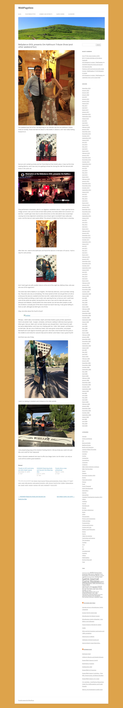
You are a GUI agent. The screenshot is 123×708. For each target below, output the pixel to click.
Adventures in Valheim (88, 636)
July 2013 (84, 194)
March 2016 (85, 125)
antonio (92, 574)
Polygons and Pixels (89, 603)
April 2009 (84, 304)
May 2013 (84, 198)
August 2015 (85, 140)
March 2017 (85, 110)
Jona (83, 56)
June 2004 (84, 421)
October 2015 (85, 136)
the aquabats (96, 595)
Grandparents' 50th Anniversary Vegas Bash (93, 584)
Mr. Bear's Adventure (87, 510)
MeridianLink (85, 506)
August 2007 (85, 348)
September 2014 (86, 164)
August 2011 (85, 244)
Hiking (84, 499)
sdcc (93, 593)
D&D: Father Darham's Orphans (90, 467)
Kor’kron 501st (88, 649)
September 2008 (86, 320)
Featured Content (87, 480)
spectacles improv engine (90, 594)
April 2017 (84, 108)
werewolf (46, 485)
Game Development (87, 488)
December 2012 (86, 209)
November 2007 (86, 341)
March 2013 (85, 203)
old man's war (91, 589)
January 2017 (85, 112)
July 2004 (84, 419)
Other (83, 514)
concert (102, 575)
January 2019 (85, 99)
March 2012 (85, 229)
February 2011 (86, 257)
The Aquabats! (86, 540)
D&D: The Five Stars (87, 469)
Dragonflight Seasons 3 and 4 (90, 660)
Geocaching (85, 495)
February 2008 (86, 335)
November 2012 (86, 211)
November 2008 (86, 315)
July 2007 (84, 350)
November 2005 (86, 384)
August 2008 (85, 322)
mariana (35, 485)
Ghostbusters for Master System (91, 616)
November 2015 (86, 134)
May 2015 (84, 147)
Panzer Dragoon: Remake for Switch (91, 624)
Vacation (84, 553)
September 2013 (86, 190)
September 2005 (86, 389)
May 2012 (84, 224)
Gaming (84, 493)
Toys (83, 544)
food (100, 577)
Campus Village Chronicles (89, 449)
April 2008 (84, 330)
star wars (100, 594)
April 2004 (84, 425)
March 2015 (85, 151)
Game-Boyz (85, 490)
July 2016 (84, 121)
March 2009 (85, 307)
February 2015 (86, 153)
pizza (100, 589)
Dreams (84, 473)
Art (32, 481)
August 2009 (85, 296)
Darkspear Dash (86, 654)
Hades (84, 628)
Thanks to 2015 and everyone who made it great (26, 469)
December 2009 (86, 287)
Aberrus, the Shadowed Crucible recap (92, 689)
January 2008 (85, 337)
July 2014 (84, 168)
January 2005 (85, 406)
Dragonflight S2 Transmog (89, 670)
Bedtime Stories (86, 445)
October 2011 (85, 240)
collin (47, 483)
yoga (101, 597)
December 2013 (86, 183)
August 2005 (85, 391)
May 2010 (84, 276)
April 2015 (84, 149)
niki (39, 485)
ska (96, 593)
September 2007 (86, 345)
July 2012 (84, 220)
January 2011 (85, 259)
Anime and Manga (87, 438)
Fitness (84, 482)
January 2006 (85, 380)
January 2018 (85, 101)
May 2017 (84, 105)
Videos (65, 481)
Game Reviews (91, 581)
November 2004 (86, 410)
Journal (43, 481)
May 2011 (84, 250)
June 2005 (84, 395)
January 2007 (85, 361)
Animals (84, 436)
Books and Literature (87, 447)
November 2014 (86, 159)
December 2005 (86, 382)
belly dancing (28, 483)
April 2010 (84, 278)
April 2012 (84, 227)
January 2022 (85, 90)
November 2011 (86, 237)
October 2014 (85, 162)
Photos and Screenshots (52, 481)
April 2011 (84, 252)
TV (83, 547)
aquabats (97, 574)
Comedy (84, 454)
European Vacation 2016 (88, 475)
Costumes (85, 462)
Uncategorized (86, 551)
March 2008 (85, 332)
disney (97, 577)
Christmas (85, 451)
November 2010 (86, 263)
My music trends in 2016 (93, 56)
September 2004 (86, 415)
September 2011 (86, 242)
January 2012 (85, 233)
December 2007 (86, 339)
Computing (85, 458)
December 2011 (86, 235)
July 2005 (84, 393)
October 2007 (85, 343)
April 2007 (84, 354)
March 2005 (85, 402)
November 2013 (86, 185)
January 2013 (85, 207)
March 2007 (85, 356)
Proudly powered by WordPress (26, 700)
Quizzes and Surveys (87, 525)
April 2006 (84, 374)
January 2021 (85, 92)
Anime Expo (98, 572)
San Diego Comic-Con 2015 (66, 496)
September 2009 (86, 294)
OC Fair (84, 589)
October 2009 (85, 291)
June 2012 (84, 222)
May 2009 (84, 302)
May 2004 (84, 423)
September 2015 (86, 138)
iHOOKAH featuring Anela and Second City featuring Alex (44, 470)
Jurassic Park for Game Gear (89, 613)
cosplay (84, 577)
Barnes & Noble (86, 443)
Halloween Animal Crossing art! (90, 640)
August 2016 (85, 118)
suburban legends (87, 595)
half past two (85, 586)
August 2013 (85, 192)
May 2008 (84, 328)
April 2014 (84, 175)
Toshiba (84, 542)
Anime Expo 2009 (86, 574)
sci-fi (97, 591)
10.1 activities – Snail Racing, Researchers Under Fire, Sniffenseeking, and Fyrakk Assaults (93, 684)
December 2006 (86, 363)
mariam (31, 485)
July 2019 (84, 97)
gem (102, 581)
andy (19, 483)
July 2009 (84, 298)
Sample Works (60, 14)
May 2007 (84, 352)
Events (35, 481)
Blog (19, 14)
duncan (51, 483)
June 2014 (84, 170)
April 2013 (84, 201)
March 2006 (85, 376)
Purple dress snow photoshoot (61, 469)
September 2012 (86, 216)
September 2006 (86, 369)
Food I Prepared (86, 486)
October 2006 (85, 367)
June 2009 (84, 300)
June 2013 (84, 196)
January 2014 (85, 181)
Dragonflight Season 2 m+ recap (90, 679)
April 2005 (84, 400)
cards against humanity (39, 483)
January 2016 (85, 129)
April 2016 (84, 123)
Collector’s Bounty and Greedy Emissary (92, 657)
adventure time (85, 572)
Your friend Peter (30, 14)
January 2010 (85, 285)
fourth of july (56, 483)
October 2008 (85, 317)
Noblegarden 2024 (87, 667)
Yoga (83, 562)
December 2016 (86, 114)
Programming (86, 523)
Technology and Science (88, 538)
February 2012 (86, 231)
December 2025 (86, 88)
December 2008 (86, 313)
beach (101, 574)
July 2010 (84, 272)
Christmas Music (94, 575)
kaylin (26, 485)
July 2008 (84, 324)
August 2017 (85, 103)
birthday (85, 575)
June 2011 (84, 248)
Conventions (85, 460)
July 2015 (84, 142)
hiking (91, 586)
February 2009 (86, 309)
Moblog (95, 588)
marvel (90, 587)
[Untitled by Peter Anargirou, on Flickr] (46, 315)
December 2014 (86, 157)
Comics (84, 456)
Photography (85, 516)
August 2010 (85, 270)
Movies (84, 508)
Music (83, 512)
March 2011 (85, 255)
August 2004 (85, 417)
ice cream (95, 586)
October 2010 (85, 265)
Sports (84, 534)
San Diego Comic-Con (89, 591)
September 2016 (86, 116)
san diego (89, 590)
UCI (83, 549)
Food (39, 481)
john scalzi (85, 587)
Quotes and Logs (86, 527)
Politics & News (86, 521)
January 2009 (85, 311)
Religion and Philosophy (88, 529)
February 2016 (86, 127)
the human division (88, 597)
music (100, 587)
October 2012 (85, 214)
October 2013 (85, 188)
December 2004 (86, 408)
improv (100, 586)
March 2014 (85, 177)
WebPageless (25, 7)
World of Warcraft (87, 560)
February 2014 (86, 179)
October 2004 (85, 413)
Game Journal (90, 578)
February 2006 (86, 378)
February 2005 (86, 404)
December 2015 (86, 131)
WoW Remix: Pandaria (88, 663)
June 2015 (84, 144)
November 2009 (86, 289)
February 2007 (86, 358)
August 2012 (85, 218)
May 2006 (84, 371)
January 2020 (85, 95)
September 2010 (86, 268)
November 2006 (86, 365)
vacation (96, 597)
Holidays (84, 501)
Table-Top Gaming (87, 536)
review (84, 590)
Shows (61, 481)
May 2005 (84, 397)
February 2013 (86, 205)
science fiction (87, 593)
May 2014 (84, 172)
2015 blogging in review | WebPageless (92, 62)
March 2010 (85, 281)
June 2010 (84, 274)
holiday (63, 483)
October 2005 (85, 387)
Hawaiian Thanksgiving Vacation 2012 (92, 497)
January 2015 (85, 155)
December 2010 (86, 261)
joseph (22, 485)
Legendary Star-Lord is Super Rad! (91, 77)
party (42, 485)
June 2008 (84, 326)
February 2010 (86, 283)
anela (23, 483)
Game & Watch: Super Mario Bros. (91, 643)
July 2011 (84, 246)
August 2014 (85, 166)
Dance (84, 471)
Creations (84, 464)
